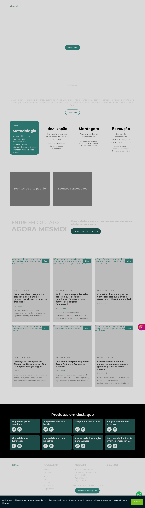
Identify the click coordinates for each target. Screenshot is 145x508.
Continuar (137, 502)
